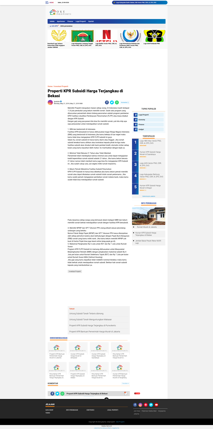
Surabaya (103, 428)
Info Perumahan (66, 26)
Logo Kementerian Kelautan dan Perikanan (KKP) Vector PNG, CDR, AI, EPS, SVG (129, 45)
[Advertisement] (125, 12)
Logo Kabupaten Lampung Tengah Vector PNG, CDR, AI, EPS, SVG (82, 44)
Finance (70, 21)
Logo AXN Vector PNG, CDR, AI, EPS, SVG (150, 164)
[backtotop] (106, 399)
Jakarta (96, 428)
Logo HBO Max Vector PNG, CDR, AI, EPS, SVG (150, 142)
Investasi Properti (61, 86)
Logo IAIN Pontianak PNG (152, 43)
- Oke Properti (119, 422)
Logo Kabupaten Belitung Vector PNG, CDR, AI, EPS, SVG (151, 175)
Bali (109, 428)
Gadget (141, 129)
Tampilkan (125, 383)
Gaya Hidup (49, 410)
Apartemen (61, 21)
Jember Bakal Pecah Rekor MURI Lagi (148, 242)
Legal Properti (81, 21)
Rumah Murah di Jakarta (147, 227)
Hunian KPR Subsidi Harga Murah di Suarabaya (150, 153)
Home (51, 2)
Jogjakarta (115, 428)
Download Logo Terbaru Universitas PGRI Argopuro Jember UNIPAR (136, 2)
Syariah (91, 21)
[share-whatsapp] (117, 102)
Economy (142, 120)
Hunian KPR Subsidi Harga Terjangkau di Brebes (145, 234)
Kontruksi (90, 410)
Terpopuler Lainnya (148, 196)
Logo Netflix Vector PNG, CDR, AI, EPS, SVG (106, 44)
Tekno (47, 413)
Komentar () (125, 102)
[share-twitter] (112, 102)
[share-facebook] (107, 102)
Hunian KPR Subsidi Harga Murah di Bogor (150, 187)
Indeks (52, 21)
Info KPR (55, 26)
